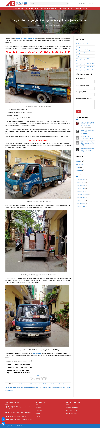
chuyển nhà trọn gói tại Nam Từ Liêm (39, 383)
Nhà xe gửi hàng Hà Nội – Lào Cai (85, 70)
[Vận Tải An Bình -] (16, 3)
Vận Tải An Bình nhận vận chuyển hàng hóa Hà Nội (87, 137)
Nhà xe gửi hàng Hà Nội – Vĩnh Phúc (84, 60)
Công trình (62, 8)
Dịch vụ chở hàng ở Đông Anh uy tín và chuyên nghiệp (87, 150)
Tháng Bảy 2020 (80, 206)
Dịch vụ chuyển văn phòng (83, 50)
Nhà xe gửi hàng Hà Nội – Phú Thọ (85, 67)
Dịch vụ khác (79, 164)
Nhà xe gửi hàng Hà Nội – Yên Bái (85, 64)
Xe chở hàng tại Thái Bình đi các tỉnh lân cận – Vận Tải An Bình (87, 132)
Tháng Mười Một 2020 (82, 194)
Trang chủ (16, 8)
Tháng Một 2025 (80, 179)
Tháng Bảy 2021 (80, 188)
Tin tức (70, 8)
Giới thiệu (24, 8)
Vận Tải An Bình (36, 353)
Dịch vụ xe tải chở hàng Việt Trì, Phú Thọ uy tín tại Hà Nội (87, 143)
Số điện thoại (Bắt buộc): (82, 85)
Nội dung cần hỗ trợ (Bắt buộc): (84, 98)
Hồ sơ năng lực (52, 8)
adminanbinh (59, 25)
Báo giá (43, 8)
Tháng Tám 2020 (80, 203)
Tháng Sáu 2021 (80, 191)
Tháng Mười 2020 (80, 197)
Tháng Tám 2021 (80, 185)
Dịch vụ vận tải (33, 8)
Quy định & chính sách (72, 410)
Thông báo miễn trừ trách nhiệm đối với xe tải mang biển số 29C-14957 (87, 124)
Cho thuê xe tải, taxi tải (82, 44)
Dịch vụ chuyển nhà (81, 47)
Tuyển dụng (77, 8)
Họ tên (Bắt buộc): (80, 78)
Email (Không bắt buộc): (82, 92)
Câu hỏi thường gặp (71, 413)
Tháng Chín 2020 (80, 200)
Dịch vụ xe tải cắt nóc (82, 53)
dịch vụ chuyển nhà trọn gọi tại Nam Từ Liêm (57, 383)
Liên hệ (85, 8)
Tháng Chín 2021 (80, 182)
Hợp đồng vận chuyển (72, 407)
